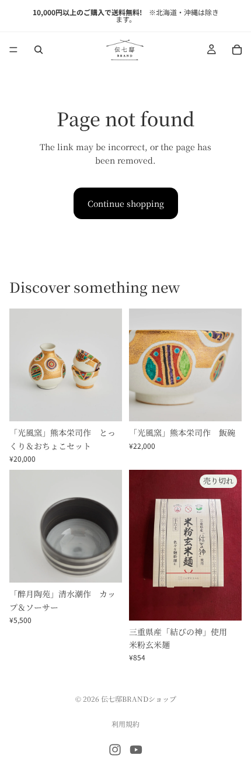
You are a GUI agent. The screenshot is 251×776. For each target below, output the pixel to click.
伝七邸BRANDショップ (138, 699)
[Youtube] (136, 750)
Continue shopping (126, 203)
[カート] (237, 50)
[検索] (38, 50)
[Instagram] (115, 750)
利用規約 (125, 724)
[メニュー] (13, 49)
